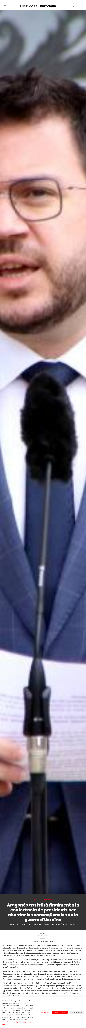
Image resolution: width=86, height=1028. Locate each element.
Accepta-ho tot (60, 1012)
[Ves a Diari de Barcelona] (36, 6)
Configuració (43, 1012)
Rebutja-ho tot (77, 1012)
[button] (5, 5)
